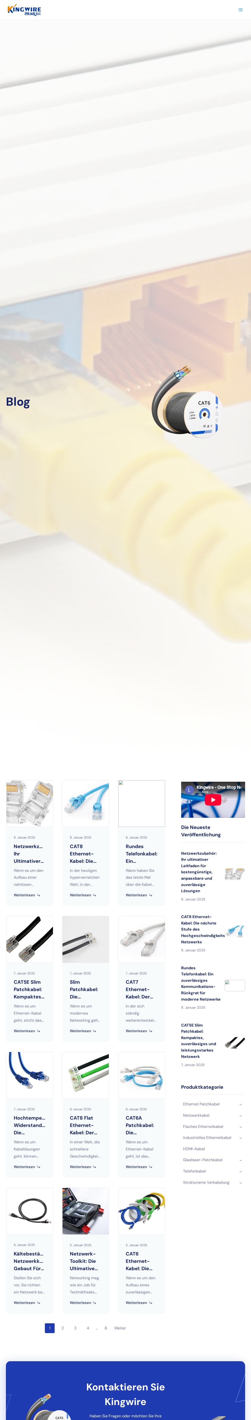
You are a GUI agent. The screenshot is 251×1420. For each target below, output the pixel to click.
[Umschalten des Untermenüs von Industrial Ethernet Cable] (240, 1137)
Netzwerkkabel (196, 1115)
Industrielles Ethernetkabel (207, 1137)
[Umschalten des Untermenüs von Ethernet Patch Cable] (240, 1104)
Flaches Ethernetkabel (203, 1126)
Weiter (120, 1328)
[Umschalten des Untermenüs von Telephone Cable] (240, 1171)
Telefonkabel (194, 1171)
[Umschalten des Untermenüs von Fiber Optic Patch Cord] (240, 1159)
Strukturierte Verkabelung (206, 1182)
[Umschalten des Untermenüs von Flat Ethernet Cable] (240, 1126)
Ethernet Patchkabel (201, 1104)
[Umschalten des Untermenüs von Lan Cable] (240, 1115)
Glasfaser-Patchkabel (203, 1159)
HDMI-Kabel (194, 1148)
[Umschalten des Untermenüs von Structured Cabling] (240, 1182)
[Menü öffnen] (240, 9)
